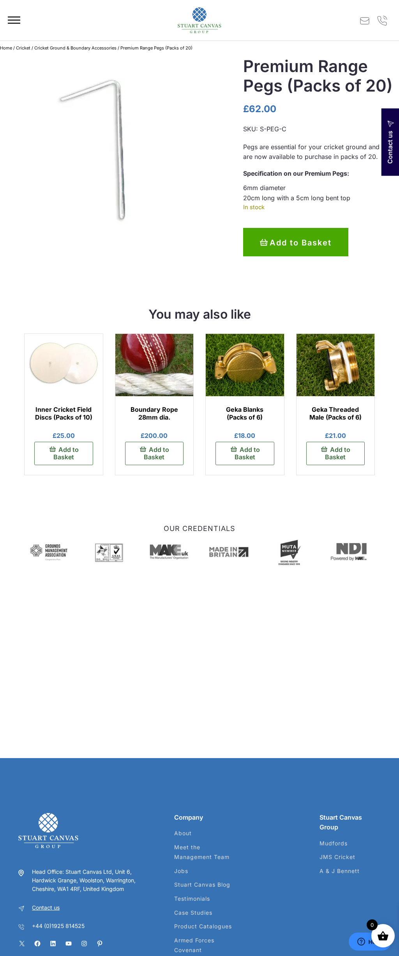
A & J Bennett (340, 871)
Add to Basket (301, 242)
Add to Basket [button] (66, 453)
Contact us (46, 907)
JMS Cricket (337, 857)
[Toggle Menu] (14, 20)
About (183, 833)
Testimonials (192, 898)
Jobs (181, 871)
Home (6, 48)
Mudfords (334, 843)
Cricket (23, 48)
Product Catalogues (203, 926)
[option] (48, 552)
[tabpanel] (114, 148)
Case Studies (193, 912)
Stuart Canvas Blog (202, 884)
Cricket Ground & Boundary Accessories (75, 48)
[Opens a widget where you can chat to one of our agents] (369, 942)
